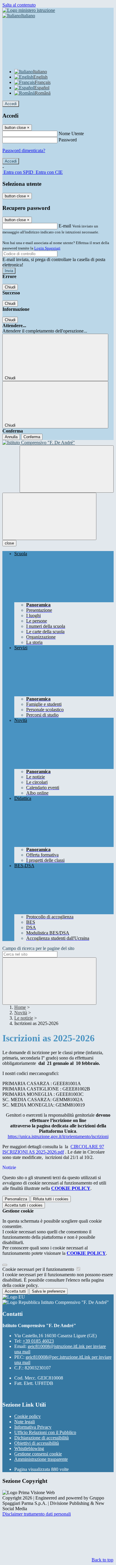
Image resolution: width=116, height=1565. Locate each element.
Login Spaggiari (47, 248)
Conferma (31, 437)
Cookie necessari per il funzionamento (38, 1269)
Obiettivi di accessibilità (36, 1443)
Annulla (11, 437)
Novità (20, 1012)
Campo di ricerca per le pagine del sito (38, 948)
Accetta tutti (24, 1205)
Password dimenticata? (23, 150)
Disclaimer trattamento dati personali (36, 1513)
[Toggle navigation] (49, 516)
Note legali (24, 1421)
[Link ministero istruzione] (28, 10)
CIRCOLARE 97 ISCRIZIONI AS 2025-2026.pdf (53, 1149)
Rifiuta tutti (50, 1199)
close (9, 543)
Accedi (11, 104)
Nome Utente (71, 133)
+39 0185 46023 (38, 1341)
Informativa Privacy (32, 1427)
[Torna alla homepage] (58, 442)
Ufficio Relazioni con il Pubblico (45, 1432)
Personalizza (16, 1199)
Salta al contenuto (19, 4)
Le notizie (23, 1018)
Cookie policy (27, 1416)
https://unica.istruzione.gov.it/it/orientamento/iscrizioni (58, 1136)
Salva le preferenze (48, 1291)
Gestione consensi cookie (38, 1453)
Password (68, 139)
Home (20, 1007)
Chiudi (10, 287)
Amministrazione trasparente (41, 1459)
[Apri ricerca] (67, 469)
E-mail (65, 225)
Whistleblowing (29, 1448)
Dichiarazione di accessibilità (41, 1437)
